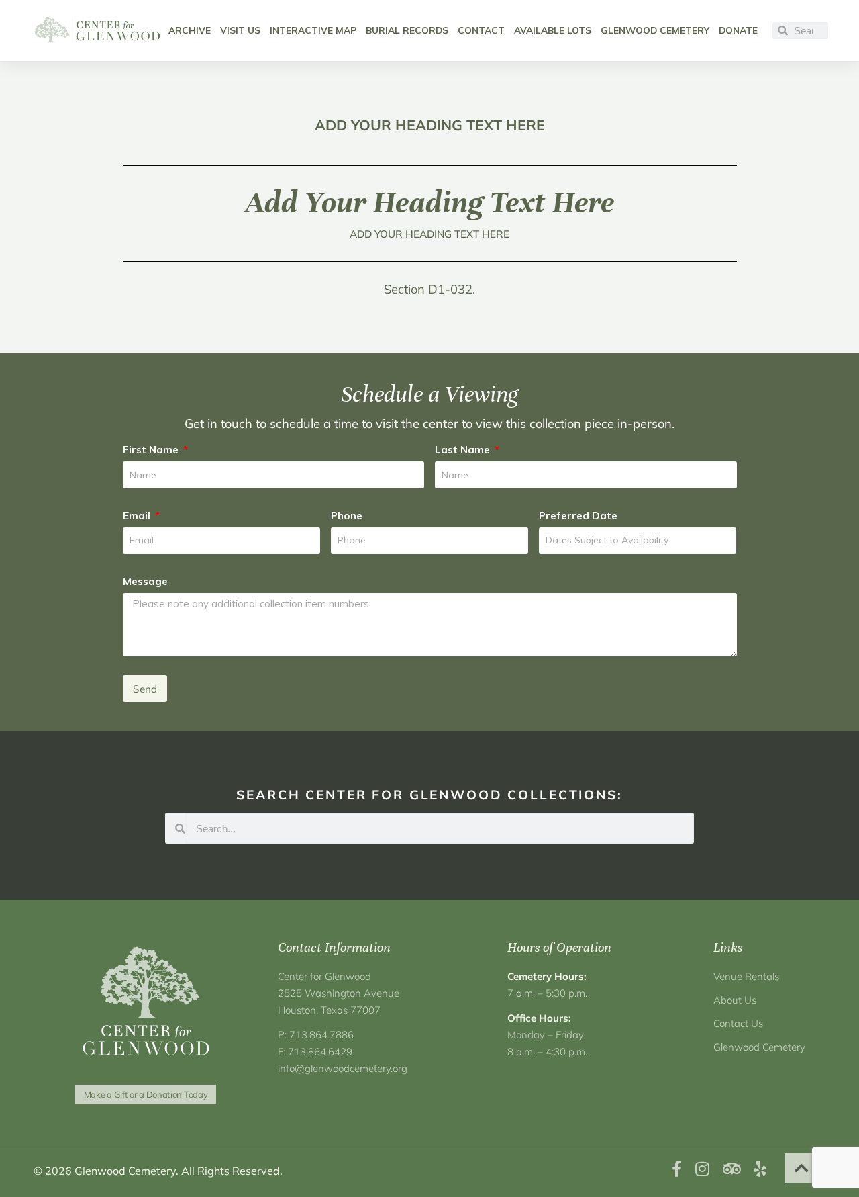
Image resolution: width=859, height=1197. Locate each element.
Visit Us (240, 30)
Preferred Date (578, 515)
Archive (189, 30)
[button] (802, 1168)
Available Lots (552, 30)
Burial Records (407, 30)
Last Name (464, 449)
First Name (152, 449)
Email (138, 515)
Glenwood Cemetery (655, 30)
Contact (481, 30)
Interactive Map (313, 30)
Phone (346, 515)
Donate (738, 30)
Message (145, 581)
